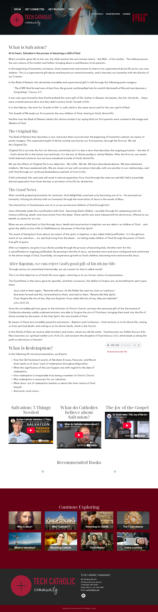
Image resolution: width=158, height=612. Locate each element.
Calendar (126, 14)
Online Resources (113, 14)
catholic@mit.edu (92, 590)
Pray (71, 9)
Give (80, 9)
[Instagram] (83, 596)
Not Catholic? (97, 14)
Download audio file (117, 352)
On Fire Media (85, 608)
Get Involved (56, 9)
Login (94, 608)
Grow (17, 9)
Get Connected (34, 9)
